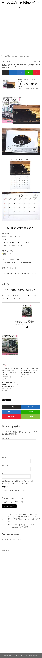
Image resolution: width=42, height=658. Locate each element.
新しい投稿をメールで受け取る (13, 502)
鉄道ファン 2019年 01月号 (27, 84)
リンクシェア (18, 298)
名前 (4, 457)
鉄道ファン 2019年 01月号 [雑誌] (24, 321)
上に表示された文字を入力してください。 (15, 490)
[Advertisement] (21, 31)
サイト (4, 473)
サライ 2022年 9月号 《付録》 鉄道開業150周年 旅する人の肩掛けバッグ (29, 371)
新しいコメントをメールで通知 (13, 498)
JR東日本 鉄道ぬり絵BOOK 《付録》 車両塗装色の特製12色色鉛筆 (10, 384)
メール (5, 465)
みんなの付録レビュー (21, 5)
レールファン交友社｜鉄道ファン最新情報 (17, 290)
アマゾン (24, 295)
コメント (5, 438)
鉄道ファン (7, 400)
